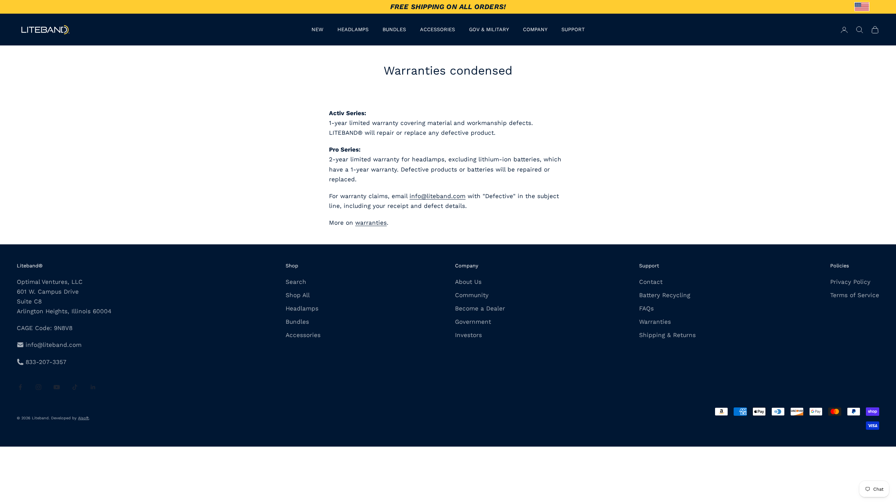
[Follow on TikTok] (74, 387)
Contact (651, 281)
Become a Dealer (480, 308)
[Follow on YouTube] (56, 387)
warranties (371, 222)
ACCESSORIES (437, 29)
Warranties (655, 321)
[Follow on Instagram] (38, 387)
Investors (468, 334)
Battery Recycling (664, 295)
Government (473, 321)
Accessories (303, 334)
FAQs (646, 308)
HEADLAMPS (353, 29)
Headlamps (302, 308)
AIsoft (83, 418)
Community (472, 295)
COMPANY (535, 29)
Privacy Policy (850, 281)
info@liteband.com (437, 196)
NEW (317, 29)
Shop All (298, 295)
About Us (468, 281)
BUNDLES (394, 29)
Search (296, 281)
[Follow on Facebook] (20, 387)
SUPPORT (573, 29)
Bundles (297, 321)
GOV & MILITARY (489, 29)
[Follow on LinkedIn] (93, 387)
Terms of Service (854, 295)
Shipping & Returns (667, 334)
